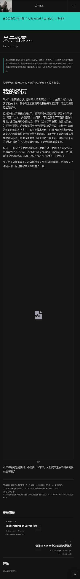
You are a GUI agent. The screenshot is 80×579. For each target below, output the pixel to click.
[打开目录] (75, 574)
